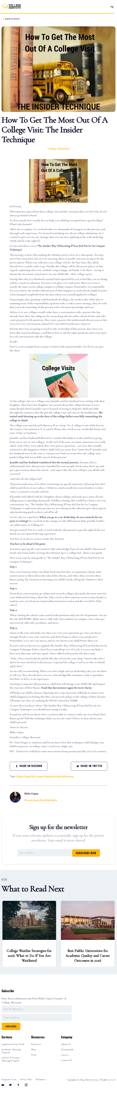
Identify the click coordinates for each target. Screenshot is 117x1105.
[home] (11, 6)
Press (33, 1054)
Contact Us (66, 1060)
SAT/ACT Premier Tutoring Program (11, 1059)
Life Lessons (37, 776)
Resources (36, 1044)
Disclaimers (41, 1079)
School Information (64, 776)
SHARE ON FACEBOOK (30, 766)
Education (49, 776)
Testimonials (67, 1049)
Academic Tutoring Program (11, 1051)
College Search (23, 776)
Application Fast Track (13, 1044)
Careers (64, 1054)
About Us (66, 1044)
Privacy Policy (26, 1079)
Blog (33, 1049)
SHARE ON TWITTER (91, 766)
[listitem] (29, 934)
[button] (111, 7)
